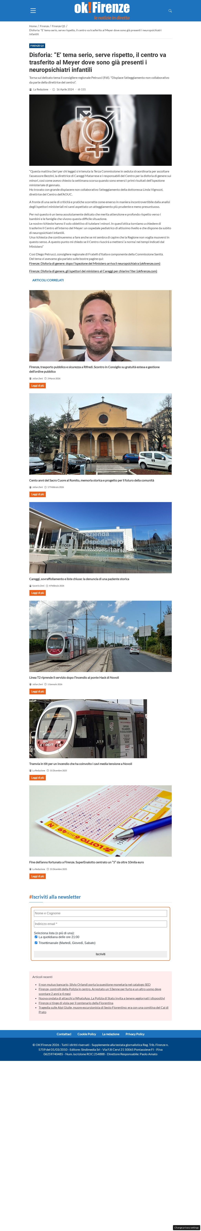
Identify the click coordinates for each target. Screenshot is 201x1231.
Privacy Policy (135, 1034)
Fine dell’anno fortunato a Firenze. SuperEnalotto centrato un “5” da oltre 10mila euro (86, 862)
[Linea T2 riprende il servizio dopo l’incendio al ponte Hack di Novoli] (100, 636)
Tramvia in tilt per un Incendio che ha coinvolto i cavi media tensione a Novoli (80, 763)
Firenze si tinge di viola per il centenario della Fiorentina (76, 1003)
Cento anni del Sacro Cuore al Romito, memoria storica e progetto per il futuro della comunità (91, 480)
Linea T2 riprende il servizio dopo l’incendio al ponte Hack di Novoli (74, 677)
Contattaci (64, 1034)
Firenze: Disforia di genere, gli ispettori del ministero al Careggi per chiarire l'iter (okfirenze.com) (93, 271)
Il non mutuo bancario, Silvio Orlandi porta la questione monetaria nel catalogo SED (95, 984)
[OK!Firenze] (102, 10)
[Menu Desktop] (33, 10)
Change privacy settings (187, 1227)
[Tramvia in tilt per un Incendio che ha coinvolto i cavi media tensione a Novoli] (100, 728)
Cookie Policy (87, 1034)
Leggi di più (37, 385)
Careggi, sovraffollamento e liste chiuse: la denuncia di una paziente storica (79, 579)
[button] (170, 11)
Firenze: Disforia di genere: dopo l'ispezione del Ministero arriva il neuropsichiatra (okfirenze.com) (94, 263)
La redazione (110, 1034)
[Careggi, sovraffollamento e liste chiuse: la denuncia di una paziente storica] (100, 537)
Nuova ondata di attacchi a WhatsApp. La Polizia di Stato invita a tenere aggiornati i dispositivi (102, 998)
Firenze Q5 (37, 45)
